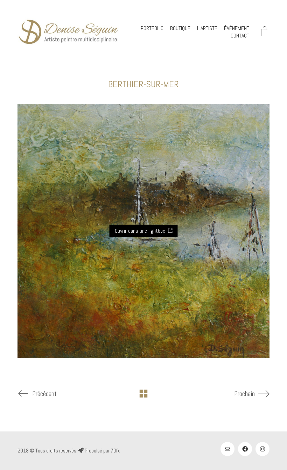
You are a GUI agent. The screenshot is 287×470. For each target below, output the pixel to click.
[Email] (227, 449)
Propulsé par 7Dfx (102, 450)
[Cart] (265, 32)
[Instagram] (262, 449)
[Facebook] (245, 449)
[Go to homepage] (68, 32)
